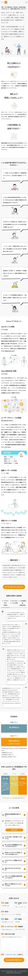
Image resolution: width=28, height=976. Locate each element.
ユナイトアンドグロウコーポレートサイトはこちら (14, 971)
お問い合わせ (14, 830)
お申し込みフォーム (8, 798)
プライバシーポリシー (12, 954)
